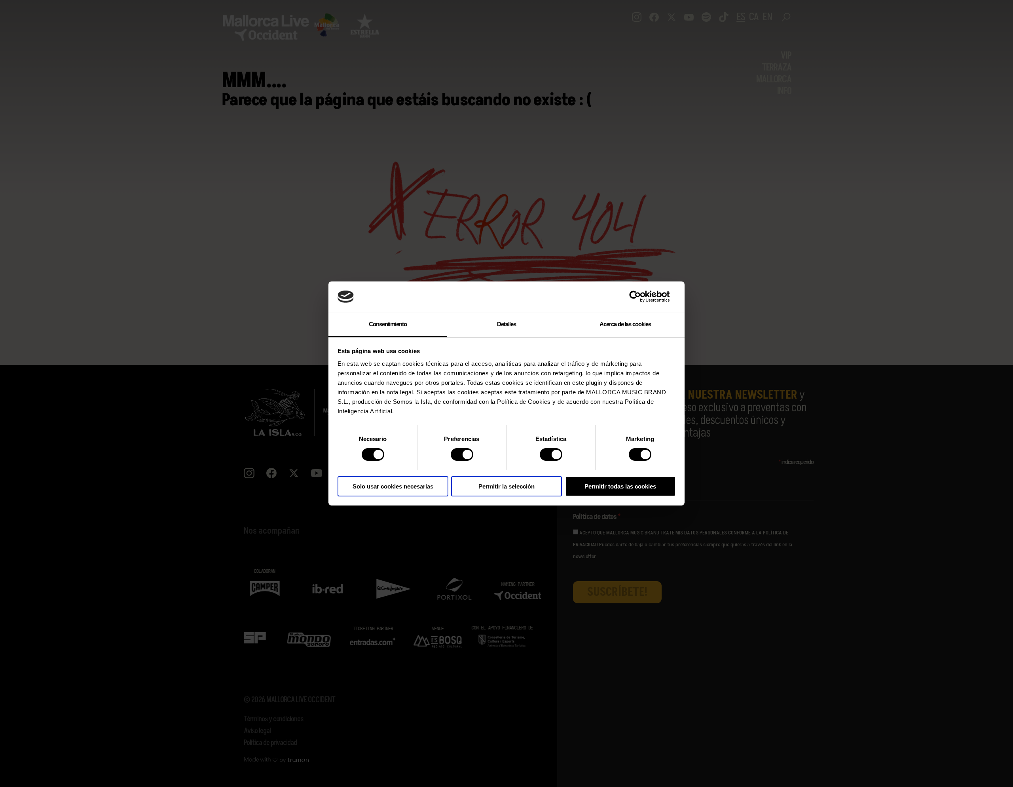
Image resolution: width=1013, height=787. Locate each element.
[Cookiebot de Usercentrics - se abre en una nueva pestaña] (641, 296)
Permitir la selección (506, 486)
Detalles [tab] (506, 324)
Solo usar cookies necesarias (393, 486)
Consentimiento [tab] (388, 324)
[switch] (462, 454)
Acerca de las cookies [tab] (625, 324)
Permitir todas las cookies (620, 486)
